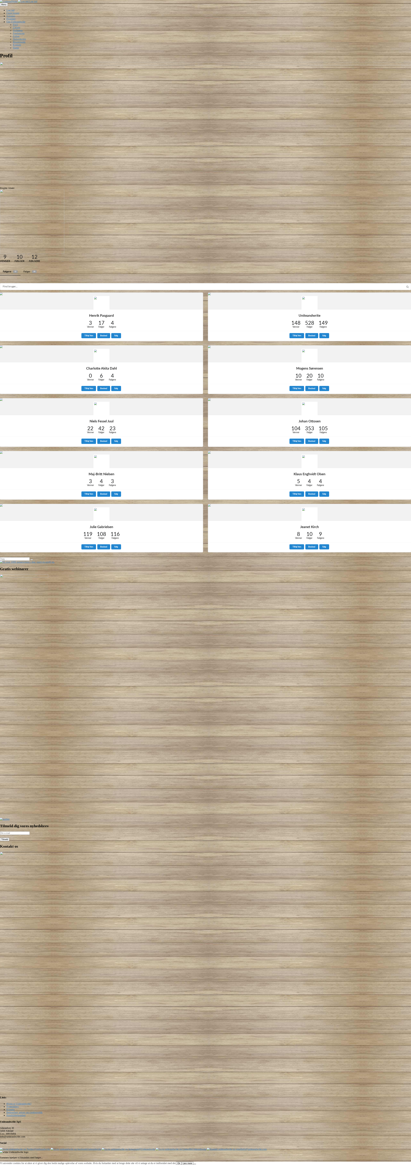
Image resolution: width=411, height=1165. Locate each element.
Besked (103, 336)
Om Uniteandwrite (15, 21)
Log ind (33, 1)
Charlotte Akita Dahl (101, 368)
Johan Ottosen (310, 421)
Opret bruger (12, 13)
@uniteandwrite (42, 1149)
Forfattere (18, 30)
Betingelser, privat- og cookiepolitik (24, 1112)
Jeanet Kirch (309, 527)
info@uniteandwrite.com (254, 1149)
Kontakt (17, 45)
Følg (116, 336)
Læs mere (187, 1163)
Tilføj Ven (88, 336)
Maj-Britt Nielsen (101, 474)
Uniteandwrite (309, 315)
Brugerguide (19, 42)
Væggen (10, 16)
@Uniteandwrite (146, 1149)
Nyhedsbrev (12, 1106)
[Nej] (194, 1164)
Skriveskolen (19, 39)
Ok (178, 1163)
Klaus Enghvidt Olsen (309, 474)
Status (16, 47)
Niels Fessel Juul (102, 421)
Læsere (16, 27)
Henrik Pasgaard (101, 315)
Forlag (16, 36)
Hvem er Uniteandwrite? (18, 1103)
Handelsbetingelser (16, 1115)
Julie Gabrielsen (101, 527)
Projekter (11, 19)
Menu (3, 4)
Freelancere (19, 33)
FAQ (15, 24)
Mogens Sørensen (309, 368)
